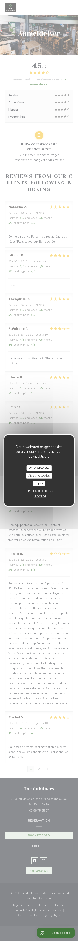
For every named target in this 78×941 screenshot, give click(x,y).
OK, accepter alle (39, 468)
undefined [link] (40, 496)
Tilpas (39, 483)
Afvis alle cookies (39, 476)
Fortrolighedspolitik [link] (40, 491)
